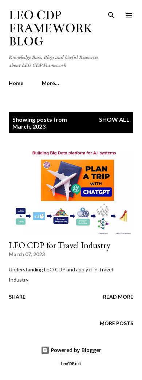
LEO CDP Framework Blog (50, 28)
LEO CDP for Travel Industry (59, 245)
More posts (116, 323)
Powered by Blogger (75, 350)
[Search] (111, 13)
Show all (114, 119)
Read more (118, 297)
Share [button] (17, 297)
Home (16, 83)
